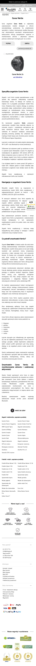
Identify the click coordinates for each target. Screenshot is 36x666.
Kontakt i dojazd (7, 568)
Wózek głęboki (6, 480)
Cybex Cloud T (6, 496)
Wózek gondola (22, 477)
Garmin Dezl (5, 438)
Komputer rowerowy (23, 444)
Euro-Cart (20, 488)
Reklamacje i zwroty (8, 596)
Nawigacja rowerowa (7, 447)
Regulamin (6, 598)
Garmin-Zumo (6, 435)
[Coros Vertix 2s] (18, 63)
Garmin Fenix (5, 421)
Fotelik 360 (5, 475)
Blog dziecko (6, 572)
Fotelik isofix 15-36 (23, 469)
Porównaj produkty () (24, 48)
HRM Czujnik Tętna (7, 427)
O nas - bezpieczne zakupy (10, 590)
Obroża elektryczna (23, 438)
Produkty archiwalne (8, 576)
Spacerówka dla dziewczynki (6, 484)
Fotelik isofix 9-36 (7, 472)
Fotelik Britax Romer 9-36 (9, 463)
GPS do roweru (6, 444)
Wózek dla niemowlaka (8, 488)
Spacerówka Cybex (23, 475)
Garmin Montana (22, 429)
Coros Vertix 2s (17, 74)
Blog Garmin (6, 570)
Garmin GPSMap (6, 429)
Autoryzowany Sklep (8, 592)
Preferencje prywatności (9, 580)
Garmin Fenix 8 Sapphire (9, 424)
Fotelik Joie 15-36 (7, 469)
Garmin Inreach (6, 432)
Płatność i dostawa (8, 594)
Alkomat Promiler (23, 447)
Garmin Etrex (21, 432)
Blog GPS (5, 574)
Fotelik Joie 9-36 (22, 466)
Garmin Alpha (21, 435)
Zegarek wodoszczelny (24, 427)
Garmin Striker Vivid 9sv (24, 424)
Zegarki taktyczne (7, 441)
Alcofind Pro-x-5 (22, 450)
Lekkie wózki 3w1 (23, 483)
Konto (20, 10)
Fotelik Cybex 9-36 (7, 466)
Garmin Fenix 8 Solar (24, 421)
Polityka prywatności (8, 578)
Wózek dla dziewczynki (24, 480)
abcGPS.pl (11, 10)
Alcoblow (4, 450)
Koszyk (30, 10)
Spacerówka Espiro (7, 477)
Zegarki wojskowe (23, 441)
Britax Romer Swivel (23, 491)
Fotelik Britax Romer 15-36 (25, 463)
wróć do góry (20, 410)
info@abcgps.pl (7, 551)
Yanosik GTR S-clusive (8, 452)
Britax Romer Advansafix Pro (9, 492)
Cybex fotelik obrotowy (24, 472)
